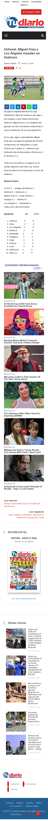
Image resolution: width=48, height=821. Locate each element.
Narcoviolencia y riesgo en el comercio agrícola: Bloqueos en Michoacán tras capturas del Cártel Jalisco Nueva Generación (34, 693)
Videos (39, 803)
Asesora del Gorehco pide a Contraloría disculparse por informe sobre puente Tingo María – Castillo (35, 742)
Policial (25, 2)
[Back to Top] (38, 814)
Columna (10, 803)
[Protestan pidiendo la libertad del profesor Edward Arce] (16, 722)
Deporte (24, 5)
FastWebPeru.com (29, 814)
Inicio (7, 2)
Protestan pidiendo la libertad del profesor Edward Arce (34, 717)
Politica (15, 2)
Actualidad (36, 2)
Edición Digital (32, 806)
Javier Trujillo (10, 63)
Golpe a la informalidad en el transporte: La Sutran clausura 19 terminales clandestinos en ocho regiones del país (35, 665)
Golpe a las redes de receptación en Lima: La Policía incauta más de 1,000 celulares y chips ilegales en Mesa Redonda (34, 638)
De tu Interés (15, 806)
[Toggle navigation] (5, 35)
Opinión (19, 803)
